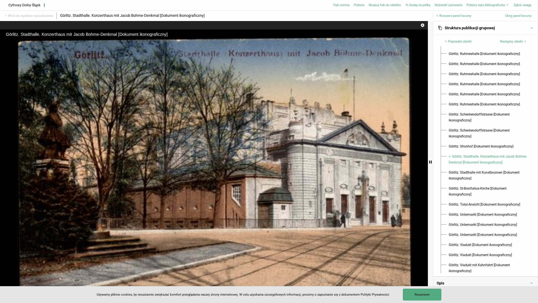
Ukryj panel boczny (518, 16)
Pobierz (359, 5)
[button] (485, 28)
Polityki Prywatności (375, 294)
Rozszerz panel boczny (455, 16)
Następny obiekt (511, 41)
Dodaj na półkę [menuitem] (419, 5)
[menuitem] (484, 54)
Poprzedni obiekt (460, 41)
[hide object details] (430, 162)
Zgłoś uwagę (522, 5)
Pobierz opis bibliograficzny (486, 5)
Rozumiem (422, 294)
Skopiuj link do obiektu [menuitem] (385, 5)
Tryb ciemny (341, 5)
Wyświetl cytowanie (448, 5)
